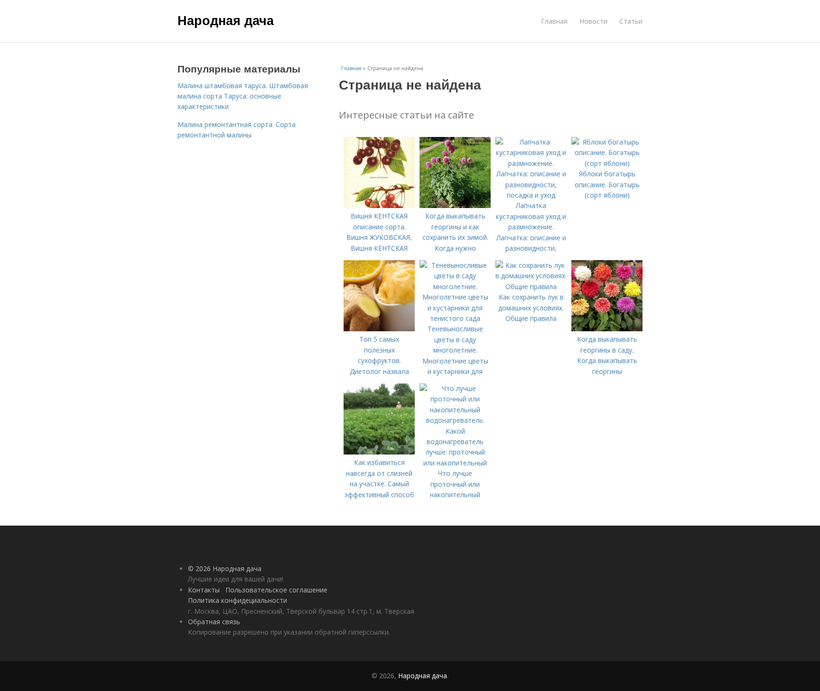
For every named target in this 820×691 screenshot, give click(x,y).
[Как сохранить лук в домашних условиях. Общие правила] (531, 286)
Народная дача (225, 20)
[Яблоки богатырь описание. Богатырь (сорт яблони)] (607, 163)
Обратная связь (214, 621)
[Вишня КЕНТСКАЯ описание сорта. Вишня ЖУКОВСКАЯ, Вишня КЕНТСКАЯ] (379, 205)
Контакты (204, 589)
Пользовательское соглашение (276, 589)
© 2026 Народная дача (224, 568)
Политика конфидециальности (237, 600)
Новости (593, 21)
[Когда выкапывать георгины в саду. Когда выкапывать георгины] (607, 328)
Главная (554, 21)
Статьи (631, 21)
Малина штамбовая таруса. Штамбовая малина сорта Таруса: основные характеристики (242, 96)
